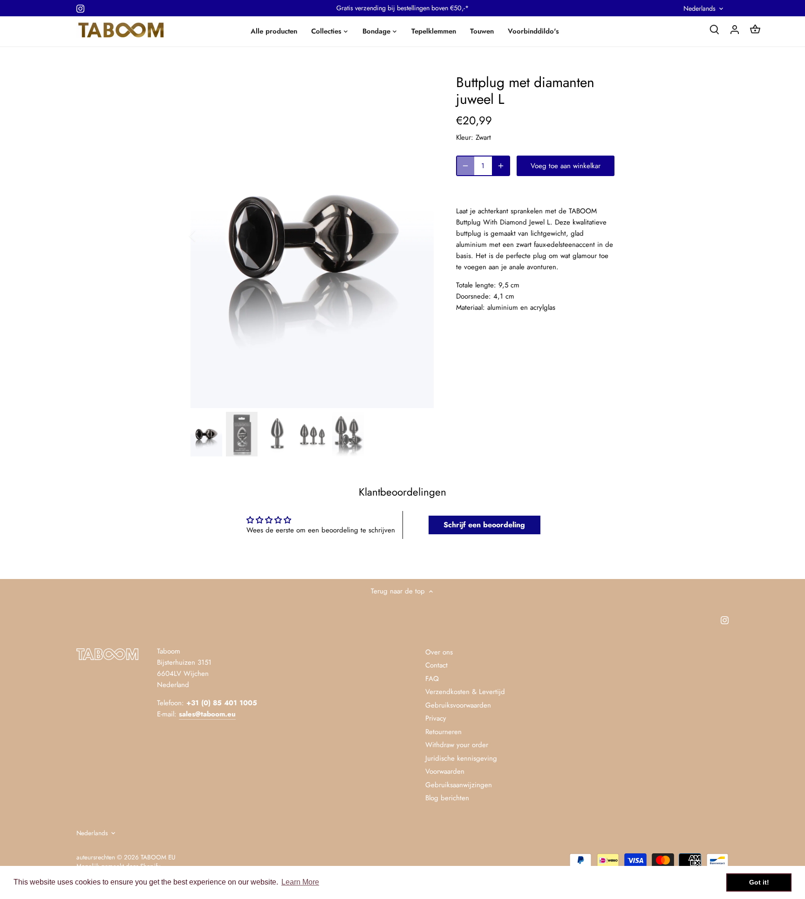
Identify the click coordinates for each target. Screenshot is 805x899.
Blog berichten (447, 798)
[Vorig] (204, 236)
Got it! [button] (759, 882)
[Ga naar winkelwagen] (755, 29)
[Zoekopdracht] (714, 29)
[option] (312, 235)
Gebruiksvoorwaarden (458, 705)
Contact (436, 665)
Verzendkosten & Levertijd (465, 692)
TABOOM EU (158, 857)
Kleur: (464, 137)
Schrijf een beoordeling (484, 524)
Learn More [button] (300, 882)
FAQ (432, 679)
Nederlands (699, 9)
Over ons (439, 652)
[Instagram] (80, 8)
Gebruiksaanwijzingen (458, 785)
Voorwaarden (444, 771)
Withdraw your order (456, 745)
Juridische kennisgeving (461, 758)
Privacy (435, 718)
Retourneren (443, 732)
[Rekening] (734, 29)
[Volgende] (419, 236)
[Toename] (501, 166)
